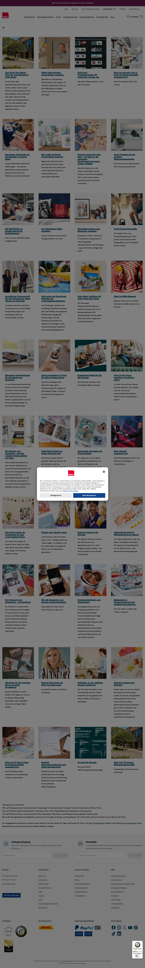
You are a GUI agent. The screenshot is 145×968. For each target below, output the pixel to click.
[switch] (137, 956)
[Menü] (141, 942)
